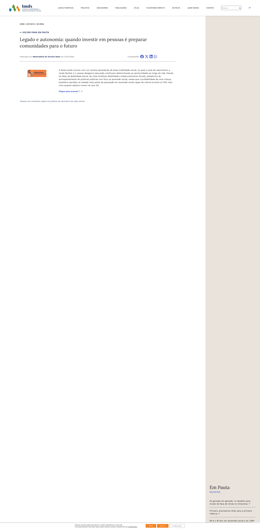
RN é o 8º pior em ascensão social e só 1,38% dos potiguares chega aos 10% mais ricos (232, 522)
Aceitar (151, 526)
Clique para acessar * (70, 91)
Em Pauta (31, 24)
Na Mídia (40, 24)
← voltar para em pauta (34, 32)
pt (250, 8)
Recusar (162, 526)
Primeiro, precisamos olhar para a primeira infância (231, 512)
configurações (132, 527)
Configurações (177, 526)
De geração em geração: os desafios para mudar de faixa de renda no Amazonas (230, 502)
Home (22, 24)
